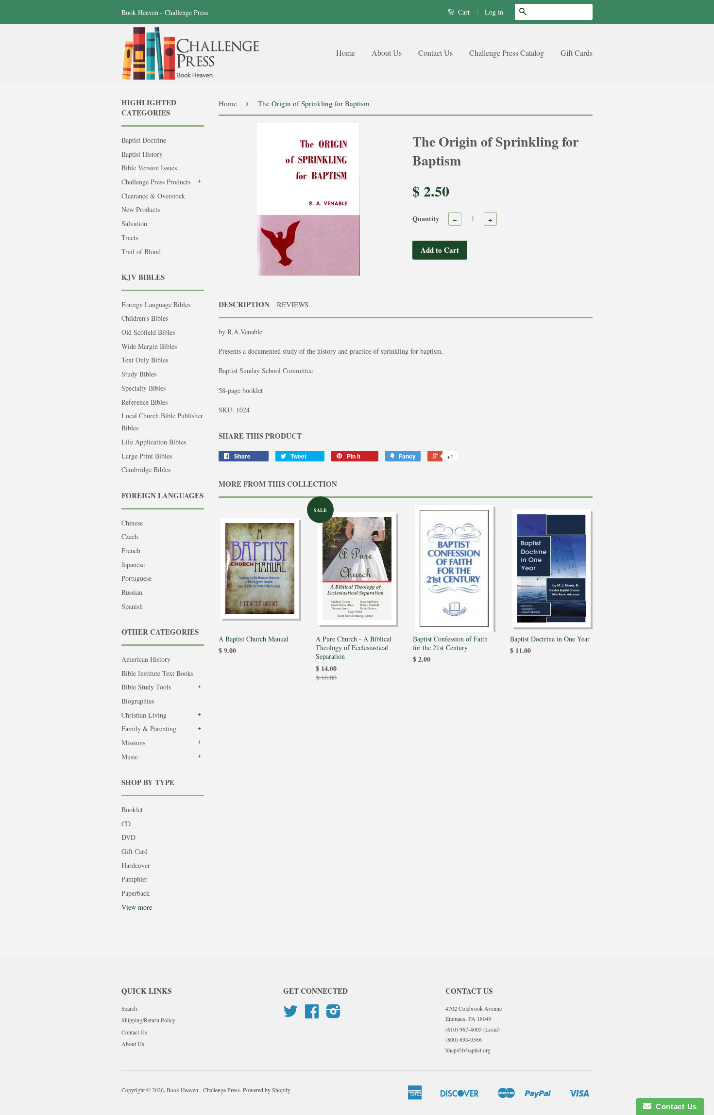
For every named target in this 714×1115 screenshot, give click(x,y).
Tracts (129, 237)
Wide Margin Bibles (149, 346)
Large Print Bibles (146, 455)
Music (129, 756)
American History (145, 659)
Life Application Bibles (153, 441)
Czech (129, 536)
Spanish (132, 606)
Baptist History (142, 154)
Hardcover (135, 865)
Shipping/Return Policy (148, 1020)
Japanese (133, 564)
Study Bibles (138, 373)
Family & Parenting (148, 728)
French (130, 550)
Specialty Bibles (143, 388)
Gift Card (134, 851)
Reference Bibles (144, 402)
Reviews (292, 304)
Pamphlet (134, 879)
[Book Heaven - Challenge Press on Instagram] (333, 1014)
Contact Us (435, 53)
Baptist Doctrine (143, 140)
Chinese (132, 522)
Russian (131, 592)
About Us (387, 53)
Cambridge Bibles (145, 469)
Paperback (135, 893)
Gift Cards (577, 53)
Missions (133, 742)
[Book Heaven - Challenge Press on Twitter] (290, 1014)
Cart (463, 11)
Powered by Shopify (266, 1090)
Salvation (134, 223)
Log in (494, 11)
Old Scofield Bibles (148, 332)
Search (129, 1008)
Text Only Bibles (144, 359)
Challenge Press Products (155, 181)
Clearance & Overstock (153, 195)
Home (345, 53)
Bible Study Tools (146, 686)
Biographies (137, 700)
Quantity (425, 218)
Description (244, 304)
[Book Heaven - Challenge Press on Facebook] (312, 1014)
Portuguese (136, 578)
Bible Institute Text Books (157, 673)
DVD (128, 837)
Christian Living (144, 715)
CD (126, 823)
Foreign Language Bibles (155, 304)
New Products (140, 209)
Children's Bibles (144, 318)
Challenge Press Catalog (506, 53)
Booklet (132, 809)
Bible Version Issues (149, 167)
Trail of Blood (141, 251)
